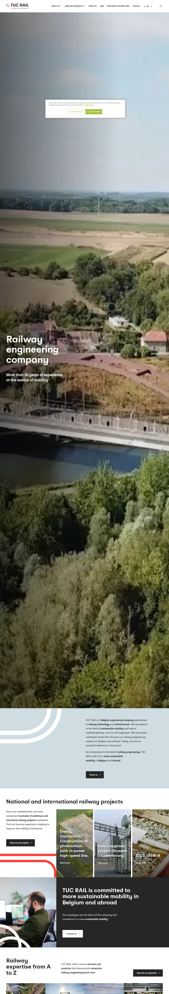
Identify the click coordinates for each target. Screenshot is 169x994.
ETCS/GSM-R (72, 855)
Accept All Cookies (93, 111)
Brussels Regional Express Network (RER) (111, 848)
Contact (136, 6)
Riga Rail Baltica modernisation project (150, 851)
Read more (65, 862)
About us (55, 6)
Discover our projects (19, 842)
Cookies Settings (76, 111)
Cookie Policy (89, 105)
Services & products (74, 6)
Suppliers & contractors (118, 6)
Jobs (102, 6)
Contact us (71, 933)
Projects (93, 6)
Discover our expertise (147, 973)
